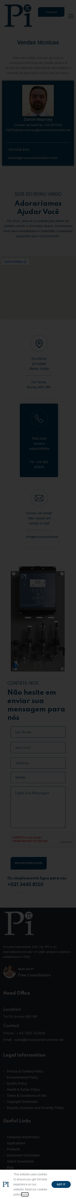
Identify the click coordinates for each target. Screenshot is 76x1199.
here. (25, 1194)
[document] (38, 599)
